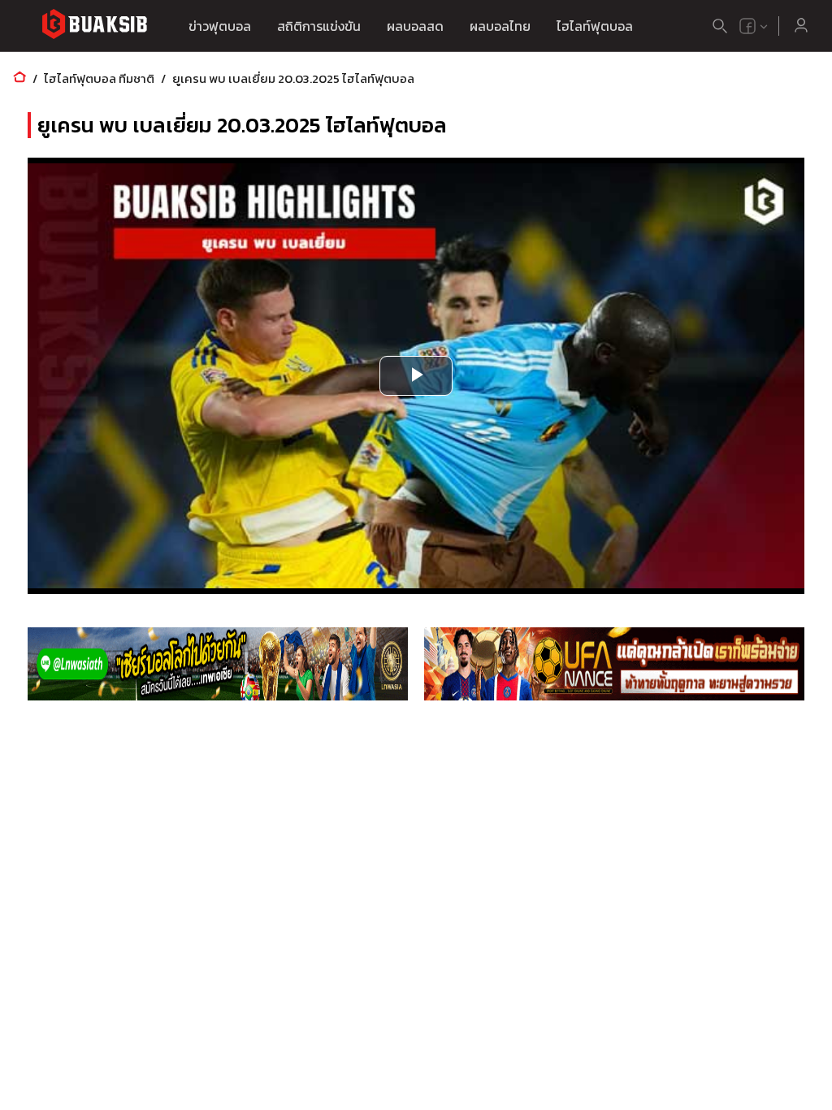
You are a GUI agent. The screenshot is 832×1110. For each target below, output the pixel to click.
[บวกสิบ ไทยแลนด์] (747, 26)
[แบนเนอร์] (218, 663)
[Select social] (754, 26)
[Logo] (94, 26)
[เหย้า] (19, 78)
